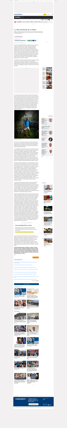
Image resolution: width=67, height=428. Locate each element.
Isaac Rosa (28, 308)
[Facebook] (30, 40)
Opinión (36, 21)
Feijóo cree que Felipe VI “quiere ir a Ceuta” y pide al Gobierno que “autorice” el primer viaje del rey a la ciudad (33, 333)
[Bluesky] (42, 19)
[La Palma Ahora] (19, 17)
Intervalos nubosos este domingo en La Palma (44, 69)
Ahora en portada (17, 311)
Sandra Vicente (16, 383)
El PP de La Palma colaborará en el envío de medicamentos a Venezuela (44, 87)
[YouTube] (49, 19)
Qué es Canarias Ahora (18, 407)
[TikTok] (47, 19)
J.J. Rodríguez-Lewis (46, 193)
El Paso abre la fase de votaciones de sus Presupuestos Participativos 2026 (44, 73)
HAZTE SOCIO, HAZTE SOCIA (33, 404)
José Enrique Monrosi (29, 371)
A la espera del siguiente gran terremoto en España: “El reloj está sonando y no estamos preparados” (32, 296)
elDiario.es (28, 323)
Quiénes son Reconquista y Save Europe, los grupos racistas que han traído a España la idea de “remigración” (32, 381)
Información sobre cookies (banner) (38, 407)
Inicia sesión (48, 14)
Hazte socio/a (44, 14)
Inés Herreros (15, 358)
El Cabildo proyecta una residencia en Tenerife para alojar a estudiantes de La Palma (44, 78)
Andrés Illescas (16, 335)
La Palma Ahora (45, 226)
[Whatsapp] (28, 40)
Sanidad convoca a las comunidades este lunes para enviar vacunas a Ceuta (32, 357)
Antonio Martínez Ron (29, 298)
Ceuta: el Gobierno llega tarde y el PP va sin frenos (19, 368)
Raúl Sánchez (34, 298)
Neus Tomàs (15, 369)
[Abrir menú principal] (52, 14)
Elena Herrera (15, 323)
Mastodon (50, 407)
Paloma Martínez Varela (17, 309)
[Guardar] (36, 40)
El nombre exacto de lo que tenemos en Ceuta (33, 307)
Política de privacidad (31, 407)
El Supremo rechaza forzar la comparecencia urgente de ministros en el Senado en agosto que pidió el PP (20, 321)
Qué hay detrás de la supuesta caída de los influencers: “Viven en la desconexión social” (20, 307)
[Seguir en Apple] (44, 399)
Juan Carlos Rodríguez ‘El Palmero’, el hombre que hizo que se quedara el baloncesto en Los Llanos (48, 191)
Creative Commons (23, 407)
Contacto (39, 21)
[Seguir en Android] (43, 399)
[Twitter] (41, 19)
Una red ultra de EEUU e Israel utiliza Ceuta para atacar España (19, 296)
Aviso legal (27, 407)
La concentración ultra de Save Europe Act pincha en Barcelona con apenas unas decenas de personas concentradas (20, 381)
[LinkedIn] (35, 40)
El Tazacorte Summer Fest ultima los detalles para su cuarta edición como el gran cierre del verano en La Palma (48, 212)
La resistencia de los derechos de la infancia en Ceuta (19, 357)
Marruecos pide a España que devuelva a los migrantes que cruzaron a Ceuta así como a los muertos (32, 321)
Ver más (42, 156)
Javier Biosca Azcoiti (16, 297)
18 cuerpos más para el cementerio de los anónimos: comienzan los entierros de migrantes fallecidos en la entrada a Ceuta (20, 333)
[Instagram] (46, 19)
